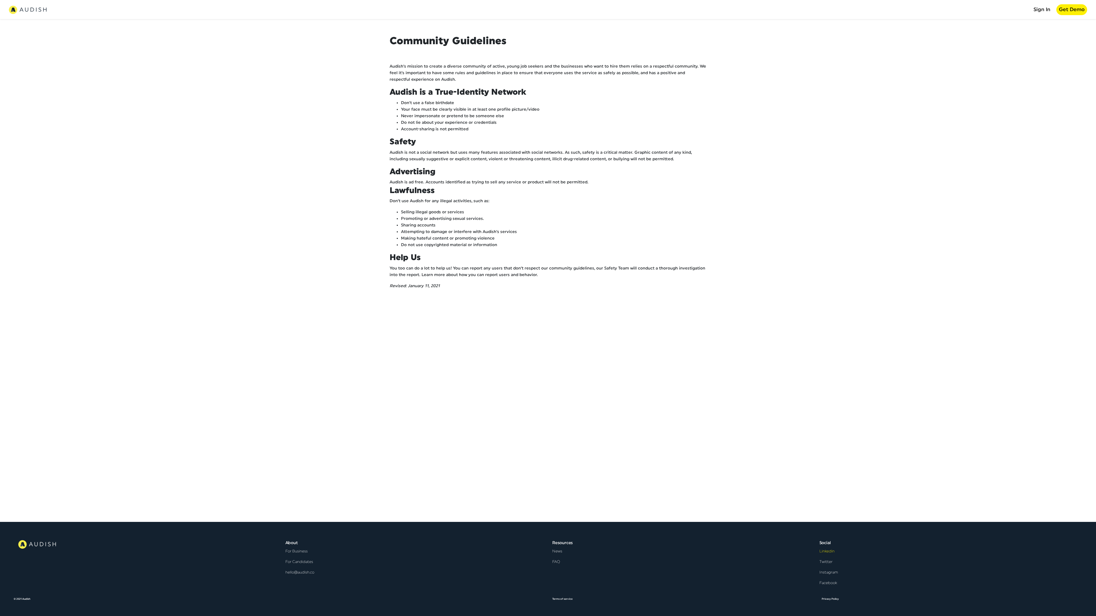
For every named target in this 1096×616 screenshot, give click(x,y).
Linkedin (827, 551)
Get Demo (1072, 9)
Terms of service (562, 599)
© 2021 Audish (22, 599)
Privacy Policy (830, 599)
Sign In (1041, 9)
